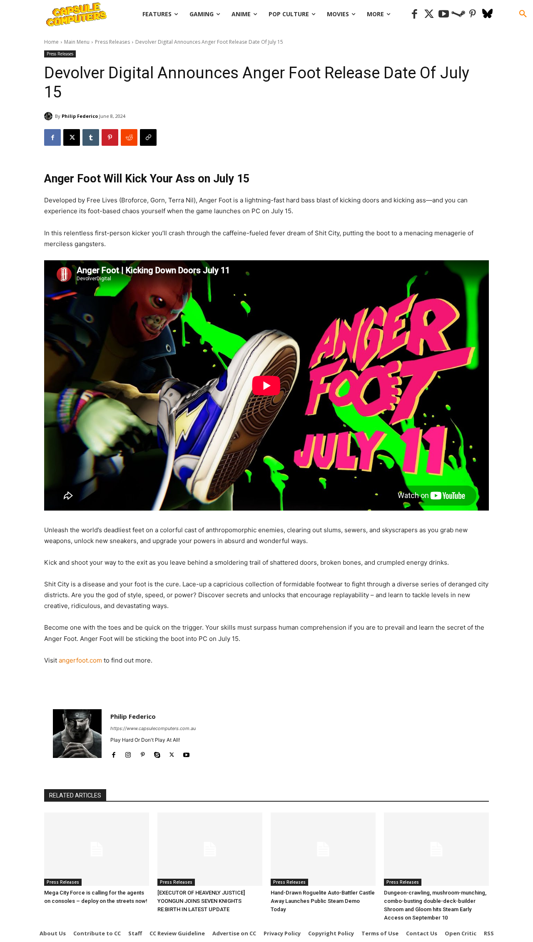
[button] (523, 14)
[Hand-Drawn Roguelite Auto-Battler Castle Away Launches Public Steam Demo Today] (323, 849)
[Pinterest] (473, 14)
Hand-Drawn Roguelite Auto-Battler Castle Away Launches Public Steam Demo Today (323, 901)
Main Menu (77, 41)
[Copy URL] (148, 137)
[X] (71, 137)
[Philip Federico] (49, 116)
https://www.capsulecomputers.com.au (153, 728)
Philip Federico (80, 116)
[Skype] (157, 753)
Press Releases (112, 41)
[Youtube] (443, 14)
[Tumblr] (90, 137)
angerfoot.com (80, 660)
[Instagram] (128, 753)
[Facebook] (414, 14)
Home (51, 41)
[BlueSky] (487, 14)
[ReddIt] (129, 137)
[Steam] (458, 14)
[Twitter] (429, 14)
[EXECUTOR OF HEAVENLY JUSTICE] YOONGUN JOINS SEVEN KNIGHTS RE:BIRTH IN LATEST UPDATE (201, 901)
